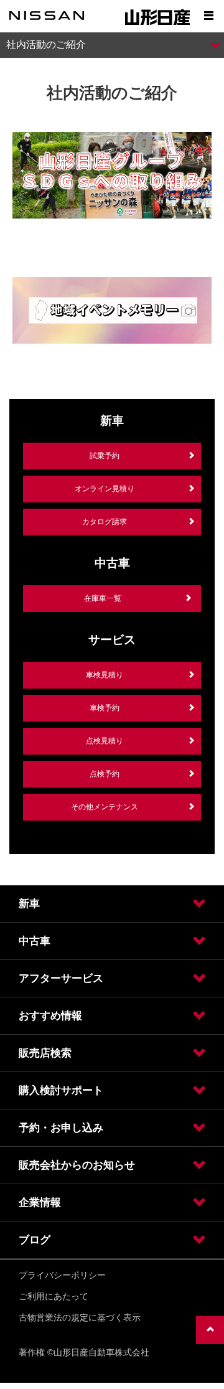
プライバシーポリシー (62, 1275)
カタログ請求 (104, 521)
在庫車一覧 (102, 598)
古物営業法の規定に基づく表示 (80, 1317)
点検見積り (104, 741)
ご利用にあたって (53, 1296)
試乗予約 (104, 455)
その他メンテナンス (104, 807)
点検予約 (104, 774)
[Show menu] (208, 15)
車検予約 (104, 708)
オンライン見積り (104, 488)
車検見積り (104, 675)
